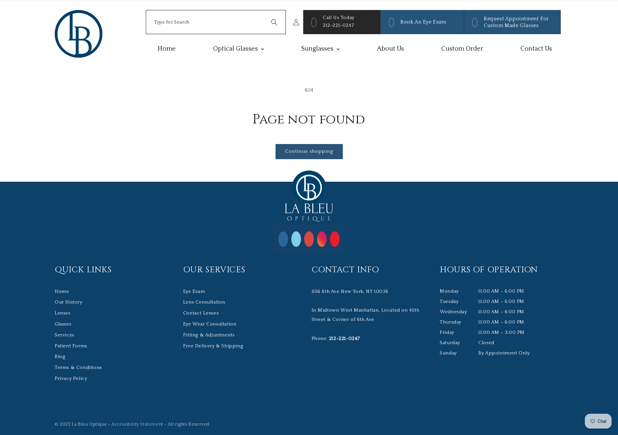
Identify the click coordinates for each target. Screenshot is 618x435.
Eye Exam (194, 291)
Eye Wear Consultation (210, 324)
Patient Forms (71, 346)
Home (62, 291)
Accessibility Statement (137, 424)
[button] (216, 22)
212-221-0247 (338, 25)
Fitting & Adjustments (209, 335)
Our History (68, 302)
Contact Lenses (201, 313)
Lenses (62, 313)
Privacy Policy (71, 378)
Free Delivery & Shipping (213, 346)
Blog (60, 356)
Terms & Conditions (78, 367)
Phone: (336, 338)
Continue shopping (309, 151)
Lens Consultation (204, 302)
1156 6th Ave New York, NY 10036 (350, 291)
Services (64, 335)
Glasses (63, 324)
